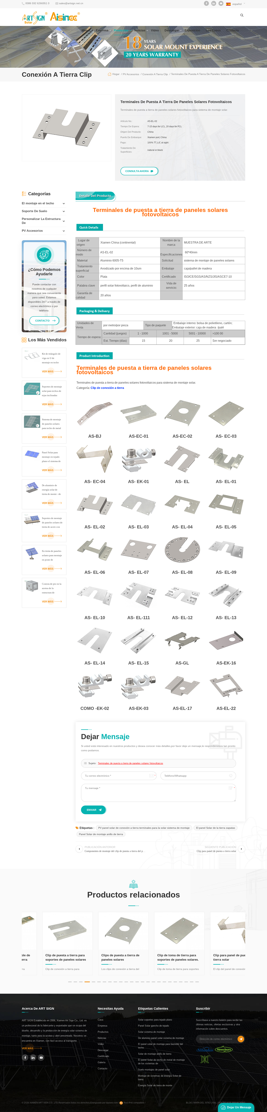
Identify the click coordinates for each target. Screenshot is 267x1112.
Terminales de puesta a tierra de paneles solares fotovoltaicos (130, 763)
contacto (232, 30)
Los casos (213, 30)
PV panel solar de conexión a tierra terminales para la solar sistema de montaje (144, 827)
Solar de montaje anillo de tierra (154, 1053)
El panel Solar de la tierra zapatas (215, 827)
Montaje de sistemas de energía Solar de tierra (159, 1077)
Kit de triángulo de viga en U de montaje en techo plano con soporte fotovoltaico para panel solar (51, 358)
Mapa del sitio (202, 1102)
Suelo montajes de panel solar (154, 1069)
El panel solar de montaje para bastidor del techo (160, 1046)
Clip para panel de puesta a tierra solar (215, 957)
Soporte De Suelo (34, 211)
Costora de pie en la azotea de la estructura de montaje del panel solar (51, 588)
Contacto (102, 1068)
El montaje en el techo (38, 203)
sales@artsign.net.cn (71, 3)
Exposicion (192, 30)
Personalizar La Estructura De (41, 221)
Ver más (47, 371)
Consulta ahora (137, 171)
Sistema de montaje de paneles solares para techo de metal (51, 424)
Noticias (139, 30)
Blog (189, 1102)
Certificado (103, 1056)
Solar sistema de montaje (151, 1032)
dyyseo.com (112, 1102)
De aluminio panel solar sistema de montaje (161, 1038)
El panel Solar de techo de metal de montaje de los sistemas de (161, 1061)
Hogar (86, 30)
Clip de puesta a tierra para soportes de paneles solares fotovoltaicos (48, 958)
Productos (121, 30)
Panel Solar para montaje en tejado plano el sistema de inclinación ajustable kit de (51, 457)
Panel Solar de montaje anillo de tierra (101, 834)
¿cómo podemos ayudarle (44, 271)
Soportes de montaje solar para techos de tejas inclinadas (52, 391)
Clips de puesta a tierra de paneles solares (103, 957)
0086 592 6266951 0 (37, 3)
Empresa (102, 30)
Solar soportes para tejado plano (155, 1019)
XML (214, 1102)
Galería (101, 1062)
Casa (100, 1019)
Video (155, 30)
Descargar (172, 30)
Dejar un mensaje (239, 1107)
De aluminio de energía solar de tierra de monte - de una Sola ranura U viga (51, 490)
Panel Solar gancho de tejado (153, 1025)
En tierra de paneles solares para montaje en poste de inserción (52, 556)
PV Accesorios (32, 230)
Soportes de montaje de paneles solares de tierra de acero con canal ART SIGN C (52, 523)
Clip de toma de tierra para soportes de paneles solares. (160, 957)
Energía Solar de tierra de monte (155, 1085)
